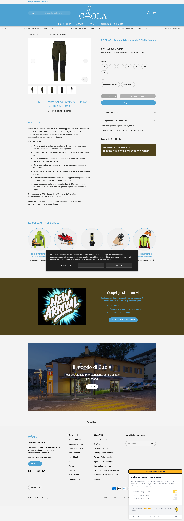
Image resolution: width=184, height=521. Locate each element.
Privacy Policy (148, 486)
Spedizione (116, 52)
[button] (154, 13)
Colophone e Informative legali (106, 475)
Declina (119, 265)
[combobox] (49, 13)
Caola (35, 498)
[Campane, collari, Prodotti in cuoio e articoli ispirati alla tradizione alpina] (92, 239)
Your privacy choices (102, 439)
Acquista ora (128, 103)
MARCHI (92, 24)
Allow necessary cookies (141, 492)
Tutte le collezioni (76, 439)
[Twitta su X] (112, 139)
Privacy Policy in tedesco (104, 457)
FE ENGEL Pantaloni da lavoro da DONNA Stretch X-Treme (54, 34)
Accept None (137, 517)
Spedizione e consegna (103, 462)
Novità (71, 466)
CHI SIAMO (118, 24)
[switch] (175, 491)
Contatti (97, 479)
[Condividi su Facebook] (116, 139)
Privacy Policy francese (103, 453)
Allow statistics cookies (141, 495)
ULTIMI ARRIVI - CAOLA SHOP (123, 320)
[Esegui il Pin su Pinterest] (120, 139)
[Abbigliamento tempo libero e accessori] (39, 239)
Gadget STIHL (74, 479)
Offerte (72, 470)
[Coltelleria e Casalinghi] (118, 239)
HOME (61, 24)
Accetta (91, 265)
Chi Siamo (98, 444)
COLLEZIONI (106, 24)
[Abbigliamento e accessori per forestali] (144, 239)
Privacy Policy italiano (103, 448)
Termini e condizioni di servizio (106, 470)
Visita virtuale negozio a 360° (39, 457)
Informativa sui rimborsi (103, 466)
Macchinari (73, 457)
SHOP (68, 24)
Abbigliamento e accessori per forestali (144, 255)
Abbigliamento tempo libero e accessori (39, 255)
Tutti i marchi (74, 475)
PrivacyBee (147, 508)
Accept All (173, 517)
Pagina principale (33, 34)
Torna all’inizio (92, 422)
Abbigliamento (74, 453)
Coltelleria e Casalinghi (78, 448)
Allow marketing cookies (141, 498)
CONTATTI (35, 464)
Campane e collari (76, 444)
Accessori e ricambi (77, 462)
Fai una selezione (137, 96)
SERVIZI (79, 24)
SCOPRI (92, 387)
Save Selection (155, 517)
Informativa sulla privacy (102, 259)
